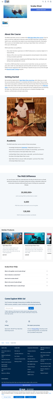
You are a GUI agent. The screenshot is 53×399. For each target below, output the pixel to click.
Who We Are (17, 351)
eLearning (24, 147)
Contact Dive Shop (41, 9)
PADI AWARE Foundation (33, 361)
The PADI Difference (19, 353)
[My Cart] (50, 2)
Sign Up (31, 308)
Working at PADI (18, 361)
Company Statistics (32, 351)
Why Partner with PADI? (46, 352)
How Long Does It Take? (46, 366)
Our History (17, 356)
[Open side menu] (2, 2)
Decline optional (19, 397)
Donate (29, 369)
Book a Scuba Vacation (6, 362)
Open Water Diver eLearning (26, 80)
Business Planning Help (46, 363)
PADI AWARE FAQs (31, 364)
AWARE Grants (31, 374)
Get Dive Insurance (6, 359)
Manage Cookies (7, 397)
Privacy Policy (35, 328)
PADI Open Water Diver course (35, 37)
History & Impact (31, 366)
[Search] (43, 2)
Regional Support (44, 373)
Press (29, 353)
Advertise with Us (31, 358)
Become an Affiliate (6, 373)
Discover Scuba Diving (13, 69)
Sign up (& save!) (26, 385)
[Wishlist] (48, 2)
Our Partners (30, 356)
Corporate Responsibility (20, 358)
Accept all (31, 397)
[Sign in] (46, 2)
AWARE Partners (31, 372)
